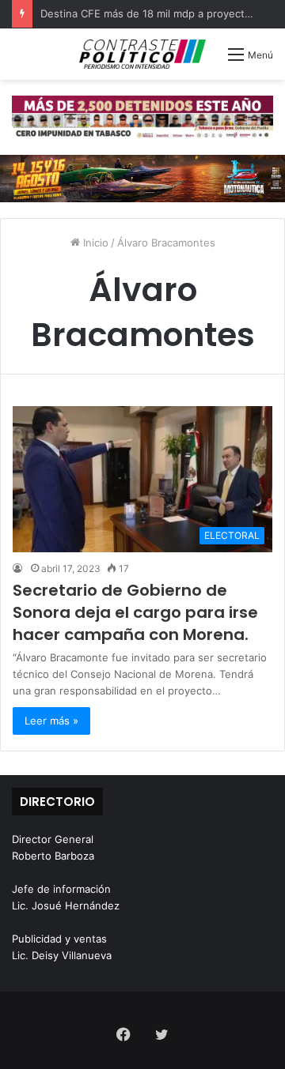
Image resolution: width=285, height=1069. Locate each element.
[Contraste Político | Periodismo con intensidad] (142, 54)
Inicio (94, 242)
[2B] (142, 177)
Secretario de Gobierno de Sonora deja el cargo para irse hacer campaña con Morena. (135, 612)
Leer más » (51, 720)
